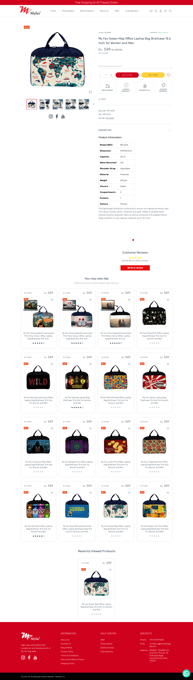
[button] (93, 104)
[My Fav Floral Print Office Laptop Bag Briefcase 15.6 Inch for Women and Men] (155, 313)
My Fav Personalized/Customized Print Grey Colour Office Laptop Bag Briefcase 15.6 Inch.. (38, 336)
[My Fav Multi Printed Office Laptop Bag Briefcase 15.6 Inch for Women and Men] (116, 377)
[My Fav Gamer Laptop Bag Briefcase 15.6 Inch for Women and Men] (155, 377)
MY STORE (28, 293)
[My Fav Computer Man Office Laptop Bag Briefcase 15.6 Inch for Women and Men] (38, 442)
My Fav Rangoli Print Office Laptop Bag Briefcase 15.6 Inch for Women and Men (77, 465)
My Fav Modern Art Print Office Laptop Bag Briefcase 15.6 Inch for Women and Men (154, 529)
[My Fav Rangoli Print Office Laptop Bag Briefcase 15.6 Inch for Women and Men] (77, 442)
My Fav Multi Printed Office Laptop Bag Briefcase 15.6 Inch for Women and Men (115, 400)
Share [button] (103, 99)
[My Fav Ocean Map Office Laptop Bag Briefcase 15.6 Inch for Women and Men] (116, 506)
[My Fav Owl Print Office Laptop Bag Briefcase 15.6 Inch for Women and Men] (38, 506)
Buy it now (153, 75)
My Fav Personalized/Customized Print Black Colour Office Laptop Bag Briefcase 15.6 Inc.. (116, 336)
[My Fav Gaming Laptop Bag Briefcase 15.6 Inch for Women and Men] (77, 377)
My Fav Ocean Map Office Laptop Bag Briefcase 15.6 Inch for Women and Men (116, 529)
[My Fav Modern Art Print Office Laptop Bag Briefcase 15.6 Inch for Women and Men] (155, 506)
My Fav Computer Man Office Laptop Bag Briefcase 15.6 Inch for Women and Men (38, 465)
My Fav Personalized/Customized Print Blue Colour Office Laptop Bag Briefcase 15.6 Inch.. (77, 336)
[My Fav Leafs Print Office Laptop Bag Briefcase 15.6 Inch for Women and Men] (116, 442)
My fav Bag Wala (34, 677)
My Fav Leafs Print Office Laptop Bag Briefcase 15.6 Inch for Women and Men (116, 465)
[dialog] (155, 11)
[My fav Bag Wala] (30, 11)
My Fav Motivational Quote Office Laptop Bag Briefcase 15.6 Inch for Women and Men (38, 400)
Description (104, 130)
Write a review (135, 268)
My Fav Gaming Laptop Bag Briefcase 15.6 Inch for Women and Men (77, 400)
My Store (108, 32)
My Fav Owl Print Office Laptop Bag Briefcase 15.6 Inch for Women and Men (38, 529)
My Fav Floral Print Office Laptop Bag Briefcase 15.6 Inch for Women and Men (154, 336)
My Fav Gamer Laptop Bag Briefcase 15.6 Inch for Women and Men (154, 400)
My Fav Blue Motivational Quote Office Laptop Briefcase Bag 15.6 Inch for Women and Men (77, 529)
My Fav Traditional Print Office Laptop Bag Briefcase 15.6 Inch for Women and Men (154, 465)
